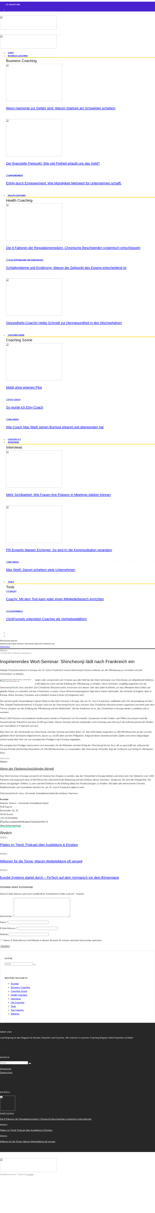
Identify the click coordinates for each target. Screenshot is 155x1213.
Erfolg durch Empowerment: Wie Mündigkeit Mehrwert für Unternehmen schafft (64, 183)
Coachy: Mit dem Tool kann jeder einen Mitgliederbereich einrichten (55, 599)
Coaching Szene (16, 335)
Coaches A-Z (12, 1201)
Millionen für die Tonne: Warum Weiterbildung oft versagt (41, 861)
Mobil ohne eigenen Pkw (24, 387)
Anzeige (15, 983)
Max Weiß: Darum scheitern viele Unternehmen (40, 570)
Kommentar (6, 916)
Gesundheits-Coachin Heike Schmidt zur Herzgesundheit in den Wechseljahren (64, 323)
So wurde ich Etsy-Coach (24, 407)
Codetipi (29, 1174)
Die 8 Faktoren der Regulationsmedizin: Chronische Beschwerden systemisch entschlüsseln (73, 248)
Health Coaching (17, 195)
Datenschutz (6, 1072)
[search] (34, 964)
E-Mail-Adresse (8, 928)
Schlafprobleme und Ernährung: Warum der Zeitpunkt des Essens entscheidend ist (66, 268)
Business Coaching (18, 56)
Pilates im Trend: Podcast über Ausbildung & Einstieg (39, 845)
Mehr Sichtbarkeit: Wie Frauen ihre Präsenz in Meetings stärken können (58, 495)
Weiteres (3, 650)
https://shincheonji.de (10, 825)
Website (4, 934)
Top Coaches (17, 1010)
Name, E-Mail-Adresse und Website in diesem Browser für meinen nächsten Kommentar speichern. (53, 940)
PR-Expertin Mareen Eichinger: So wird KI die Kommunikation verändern (59, 550)
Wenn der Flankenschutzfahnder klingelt (27, 768)
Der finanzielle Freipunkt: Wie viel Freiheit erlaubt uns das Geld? (53, 163)
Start (8, 1186)
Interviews (13, 442)
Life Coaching (17, 1002)
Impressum (5, 1068)
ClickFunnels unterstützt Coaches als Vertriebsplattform (46, 619)
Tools (11, 582)
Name (4, 922)
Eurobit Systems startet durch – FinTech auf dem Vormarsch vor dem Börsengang (59, 877)
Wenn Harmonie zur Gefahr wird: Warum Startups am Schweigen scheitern (60, 108)
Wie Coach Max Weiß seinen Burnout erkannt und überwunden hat (55, 427)
